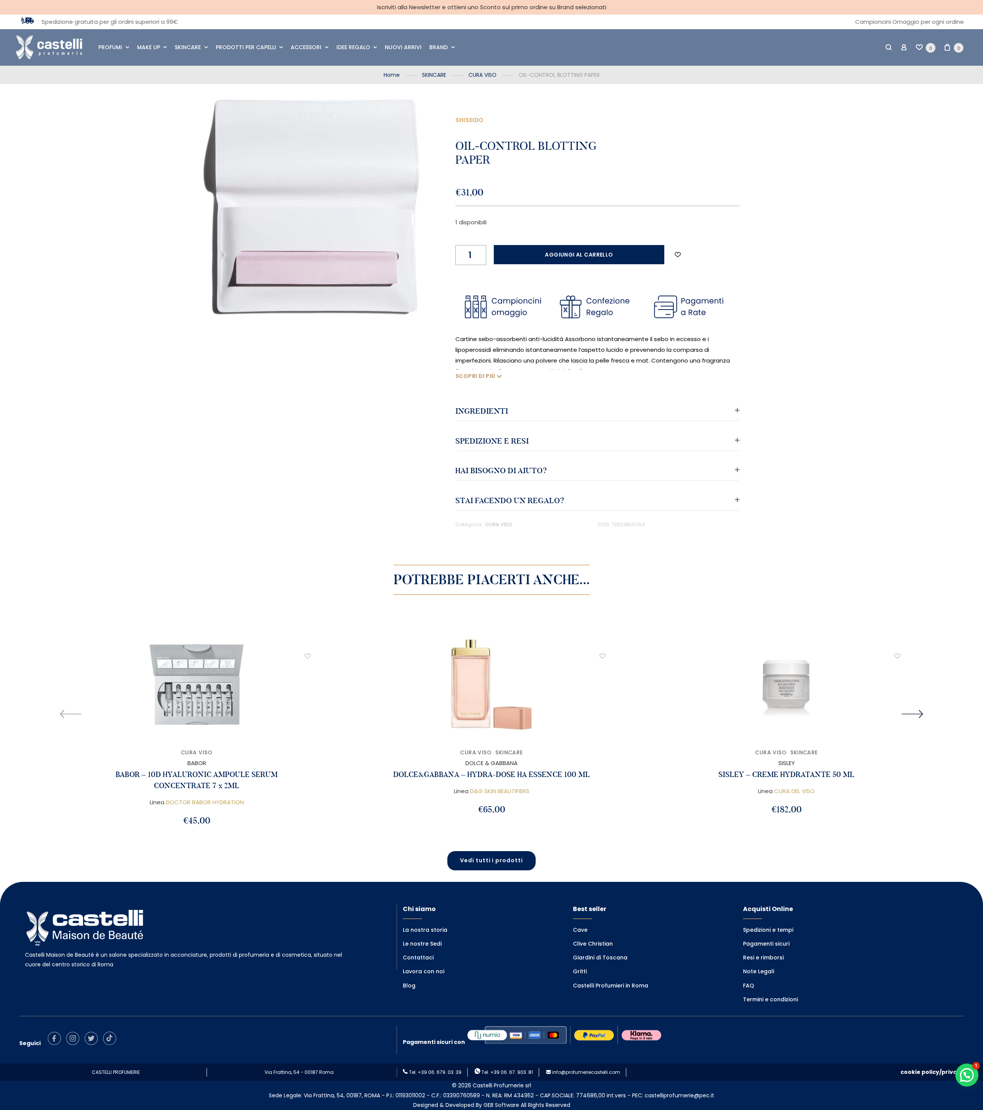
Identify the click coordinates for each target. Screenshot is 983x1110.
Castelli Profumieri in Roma (610, 985)
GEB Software (501, 1105)
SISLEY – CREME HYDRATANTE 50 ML (786, 774)
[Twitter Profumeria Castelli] (93, 1043)
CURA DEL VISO (794, 791)
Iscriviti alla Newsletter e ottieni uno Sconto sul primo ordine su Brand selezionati (491, 7)
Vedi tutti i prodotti (491, 860)
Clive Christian (593, 944)
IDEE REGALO (353, 47)
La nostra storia (425, 930)
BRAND (438, 47)
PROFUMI (110, 47)
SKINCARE (188, 47)
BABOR (196, 763)
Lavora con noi (423, 971)
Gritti (580, 971)
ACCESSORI (306, 47)
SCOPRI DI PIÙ (475, 376)
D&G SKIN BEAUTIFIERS (500, 791)
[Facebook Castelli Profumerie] (56, 1043)
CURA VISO (482, 75)
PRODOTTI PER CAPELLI (246, 47)
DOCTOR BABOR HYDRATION (205, 802)
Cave (580, 930)
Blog (409, 985)
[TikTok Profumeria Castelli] (111, 1043)
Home (392, 75)
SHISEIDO (469, 120)
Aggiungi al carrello (579, 254)
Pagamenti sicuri (766, 944)
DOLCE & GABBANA (491, 763)
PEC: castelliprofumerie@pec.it (673, 1095)
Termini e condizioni (770, 999)
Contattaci (418, 957)
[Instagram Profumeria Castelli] (74, 1043)
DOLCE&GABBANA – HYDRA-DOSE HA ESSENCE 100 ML (491, 774)
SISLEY (786, 763)
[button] (677, 254)
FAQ (748, 985)
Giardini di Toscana (600, 957)
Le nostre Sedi (422, 944)
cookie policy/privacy (932, 1072)
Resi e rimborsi (763, 957)
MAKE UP (148, 47)
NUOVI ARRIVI (403, 47)
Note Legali (758, 971)
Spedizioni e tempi (768, 930)
